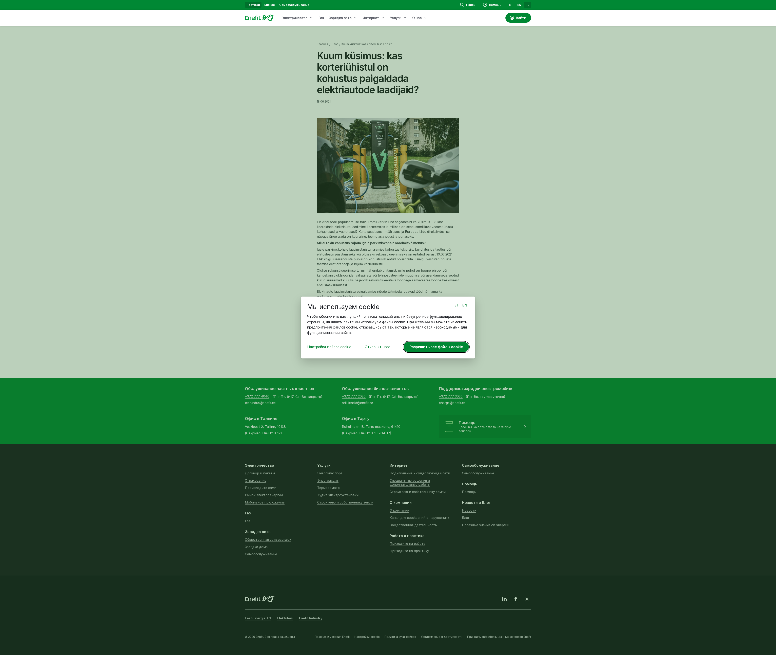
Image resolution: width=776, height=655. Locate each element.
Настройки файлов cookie (329, 347)
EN (464, 305)
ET (456, 305)
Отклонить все (377, 347)
